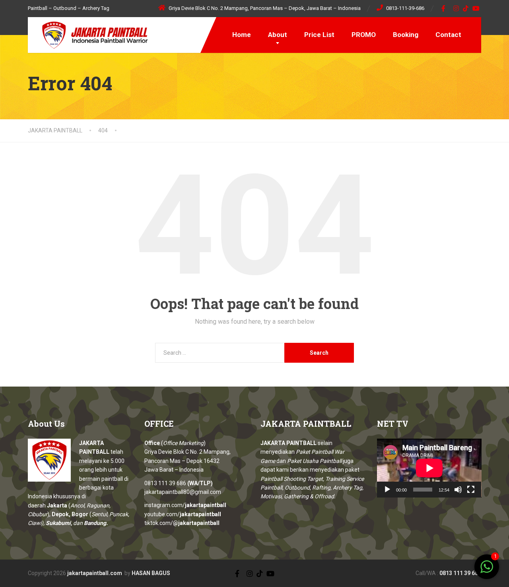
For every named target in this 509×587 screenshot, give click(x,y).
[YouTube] (476, 8)
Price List (319, 35)
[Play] (387, 490)
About (277, 35)
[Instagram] (456, 8)
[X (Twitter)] (243, 573)
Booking (405, 35)
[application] (429, 468)
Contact (448, 35)
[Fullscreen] (471, 490)
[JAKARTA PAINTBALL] (89, 34)
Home (241, 35)
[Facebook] (443, 8)
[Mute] (458, 490)
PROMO (364, 35)
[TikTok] (466, 8)
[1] (486, 571)
